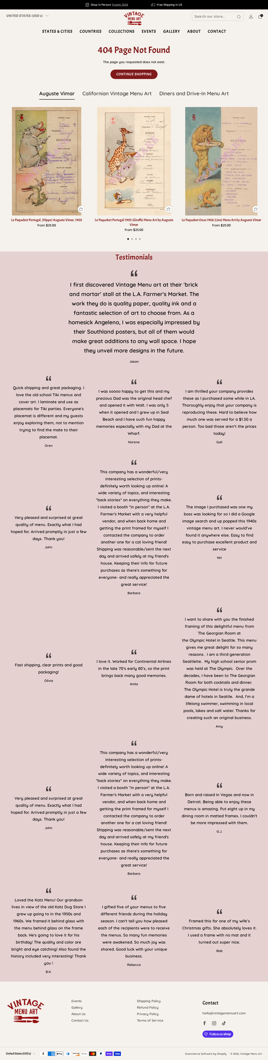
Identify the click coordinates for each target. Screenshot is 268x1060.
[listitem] (107, 4)
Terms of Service (150, 1020)
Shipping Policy (149, 1001)
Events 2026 (120, 4)
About (194, 31)
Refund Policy (148, 1007)
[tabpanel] (134, 173)
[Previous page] (6, 161)
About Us (78, 1014)
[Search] (238, 17)
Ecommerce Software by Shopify (206, 1053)
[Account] (251, 17)
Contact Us (79, 1020)
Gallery (171, 31)
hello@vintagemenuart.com (224, 1013)
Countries (91, 31)
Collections (122, 31)
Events (149, 31)
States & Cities (57, 31)
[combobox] (218, 16)
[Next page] (262, 161)
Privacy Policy (148, 1014)
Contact (217, 31)
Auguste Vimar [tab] (57, 93)
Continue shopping (134, 74)
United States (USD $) (24, 16)
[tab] (128, 239)
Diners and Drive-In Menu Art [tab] (194, 93)
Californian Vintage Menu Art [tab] (117, 93)
